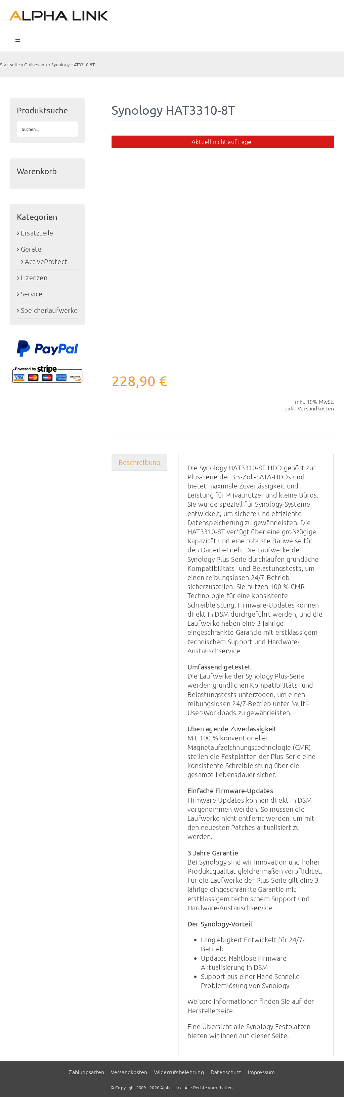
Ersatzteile (37, 233)
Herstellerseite (210, 1011)
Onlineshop (35, 64)
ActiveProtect (46, 261)
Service (32, 294)
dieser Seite (269, 1035)
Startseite (10, 64)
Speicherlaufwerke (49, 310)
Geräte (31, 249)
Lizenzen (34, 277)
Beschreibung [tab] (139, 462)
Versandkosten (316, 408)
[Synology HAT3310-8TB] (223, 247)
